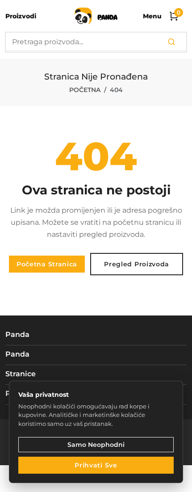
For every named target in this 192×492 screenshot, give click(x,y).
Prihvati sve (96, 465)
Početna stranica (47, 264)
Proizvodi (20, 16)
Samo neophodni (96, 445)
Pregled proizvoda (136, 264)
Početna (84, 90)
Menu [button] (152, 16)
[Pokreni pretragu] (171, 42)
